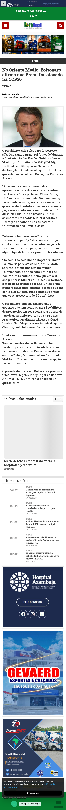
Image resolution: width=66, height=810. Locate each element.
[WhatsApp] (14, 804)
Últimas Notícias (16, 480)
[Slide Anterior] (55, 399)
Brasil (33, 61)
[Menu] (5, 25)
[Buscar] (60, 25)
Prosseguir (33, 793)
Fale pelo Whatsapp (30, 803)
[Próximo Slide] (60, 399)
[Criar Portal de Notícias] (58, 804)
